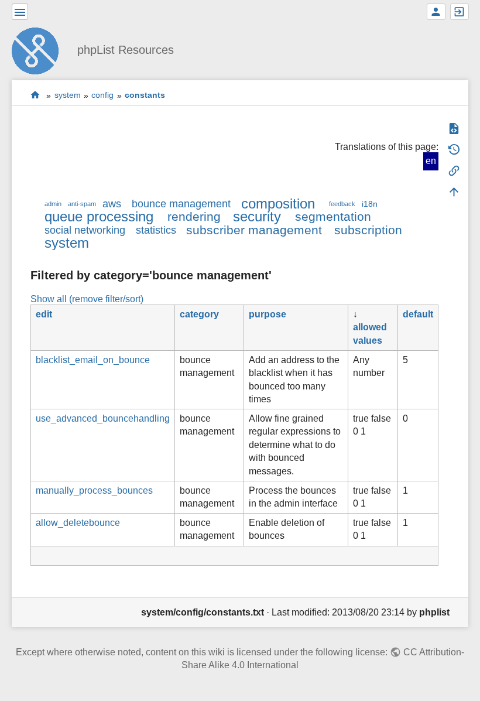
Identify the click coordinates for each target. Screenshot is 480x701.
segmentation (333, 216)
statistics (156, 230)
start (35, 95)
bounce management (181, 204)
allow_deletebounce (78, 523)
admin (52, 203)
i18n (370, 203)
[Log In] (459, 12)
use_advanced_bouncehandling (103, 418)
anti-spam (82, 203)
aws (111, 204)
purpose (267, 314)
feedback (342, 203)
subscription (368, 230)
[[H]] (40, 49)
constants (145, 95)
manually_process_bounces (94, 490)
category (199, 314)
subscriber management (254, 230)
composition (278, 203)
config (102, 95)
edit (44, 314)
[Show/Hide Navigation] (20, 12)
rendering (194, 216)
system (67, 95)
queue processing (98, 216)
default (418, 314)
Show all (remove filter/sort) (86, 299)
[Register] (436, 12)
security (257, 216)
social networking (84, 230)
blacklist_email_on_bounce (93, 360)
